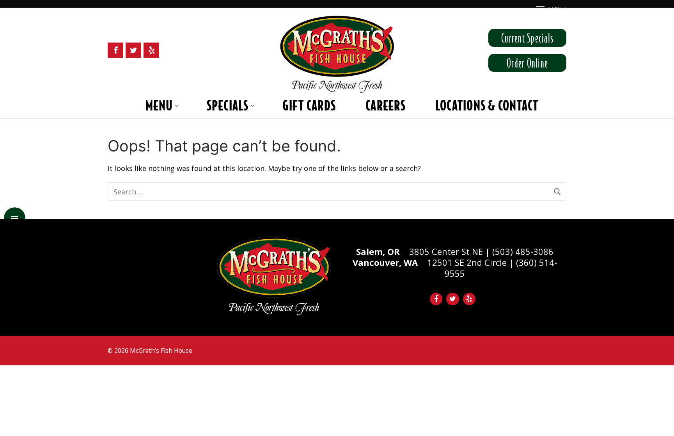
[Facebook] (115, 50)
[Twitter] (133, 50)
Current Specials (527, 37)
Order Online (527, 62)
